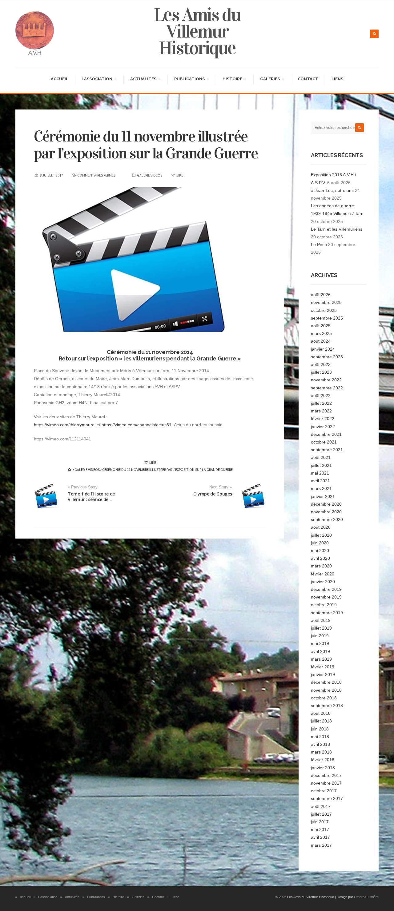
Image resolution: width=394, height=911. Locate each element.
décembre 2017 (326, 775)
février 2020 (322, 573)
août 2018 (321, 713)
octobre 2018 (324, 697)
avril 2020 (320, 558)
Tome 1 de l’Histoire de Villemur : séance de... (91, 496)
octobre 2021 (324, 442)
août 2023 (321, 364)
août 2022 (321, 395)
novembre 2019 (326, 597)
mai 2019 (320, 643)
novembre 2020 (326, 511)
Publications (189, 80)
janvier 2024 (323, 349)
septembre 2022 (327, 387)
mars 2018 (321, 752)
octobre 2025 (324, 310)
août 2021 (321, 457)
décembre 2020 (326, 504)
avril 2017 (320, 837)
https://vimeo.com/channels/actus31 (136, 424)
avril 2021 (320, 480)
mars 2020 (321, 565)
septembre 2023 (327, 356)
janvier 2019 (323, 674)
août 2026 (321, 294)
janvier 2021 (323, 496)
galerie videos (149, 175)
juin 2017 (320, 821)
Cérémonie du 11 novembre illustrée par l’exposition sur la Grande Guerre (146, 145)
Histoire (232, 80)
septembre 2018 (327, 705)
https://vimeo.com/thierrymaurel (64, 424)
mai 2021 (320, 473)
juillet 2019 (321, 628)
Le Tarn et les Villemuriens (336, 229)
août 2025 (321, 325)
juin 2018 (320, 728)
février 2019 (322, 666)
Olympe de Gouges (212, 494)
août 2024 (321, 341)
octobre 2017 (324, 790)
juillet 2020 (321, 535)
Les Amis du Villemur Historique (197, 31)
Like (152, 462)
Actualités (143, 80)
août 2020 (321, 527)
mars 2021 (321, 488)
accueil (59, 79)
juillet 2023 (321, 372)
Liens (337, 79)
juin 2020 (320, 542)
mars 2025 (321, 333)
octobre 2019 (324, 604)
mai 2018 (320, 736)
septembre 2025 (327, 318)
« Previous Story (83, 487)
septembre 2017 (327, 798)
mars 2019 (321, 659)
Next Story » (220, 487)
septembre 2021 (327, 449)
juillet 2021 (321, 465)
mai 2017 (320, 829)
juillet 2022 (321, 403)
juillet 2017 (321, 814)
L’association (96, 80)
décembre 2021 (326, 434)
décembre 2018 (326, 682)
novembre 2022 (326, 379)
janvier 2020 (323, 581)
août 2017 (321, 806)
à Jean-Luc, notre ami (332, 190)
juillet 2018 (321, 720)
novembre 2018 (326, 690)
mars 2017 (321, 845)
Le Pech (319, 244)
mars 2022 (321, 410)
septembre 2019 (327, 612)
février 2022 (322, 418)
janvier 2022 (323, 426)
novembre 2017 (326, 783)
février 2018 (322, 759)
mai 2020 (320, 550)
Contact (308, 79)
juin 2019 (320, 635)
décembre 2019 (326, 589)
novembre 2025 (326, 302)
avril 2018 (320, 744)
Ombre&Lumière (366, 897)
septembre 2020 (327, 519)
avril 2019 (320, 651)
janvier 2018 (323, 767)
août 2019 (321, 620)
